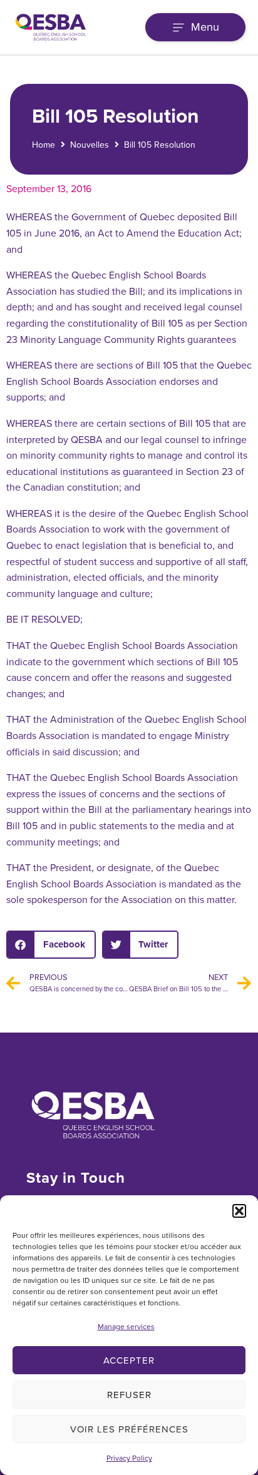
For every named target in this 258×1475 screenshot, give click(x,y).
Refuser (129, 1395)
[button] (239, 1211)
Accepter (129, 1360)
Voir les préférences (129, 1429)
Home (43, 144)
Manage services (126, 1326)
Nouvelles (89, 144)
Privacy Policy (129, 1458)
